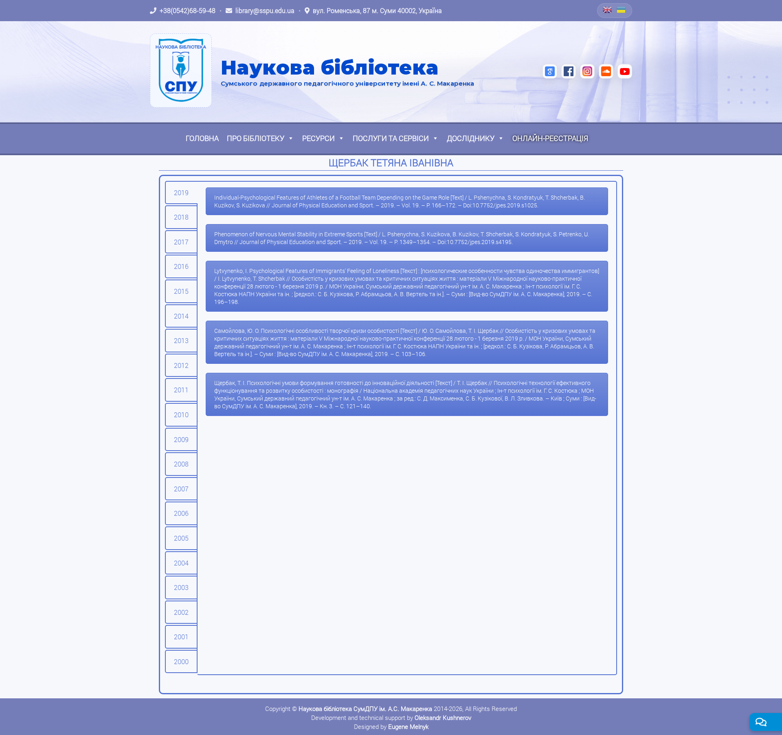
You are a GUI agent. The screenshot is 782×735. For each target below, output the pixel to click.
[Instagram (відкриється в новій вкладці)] (587, 71)
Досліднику (470, 138)
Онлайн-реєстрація (550, 138)
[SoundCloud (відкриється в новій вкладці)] (606, 71)
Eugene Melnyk (408, 726)
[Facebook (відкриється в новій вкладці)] (568, 71)
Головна (202, 138)
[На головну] (181, 70)
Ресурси (318, 138)
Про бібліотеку (255, 138)
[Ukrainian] (621, 10)
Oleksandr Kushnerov (443, 717)
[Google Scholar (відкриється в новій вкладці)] (550, 71)
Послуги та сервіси (391, 138)
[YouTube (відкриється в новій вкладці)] (624, 71)
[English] (608, 10)
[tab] (181, 193)
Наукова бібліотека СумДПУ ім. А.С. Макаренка (365, 708)
